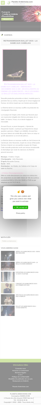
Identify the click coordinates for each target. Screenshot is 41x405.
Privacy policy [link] (20, 213)
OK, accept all (21, 207)
